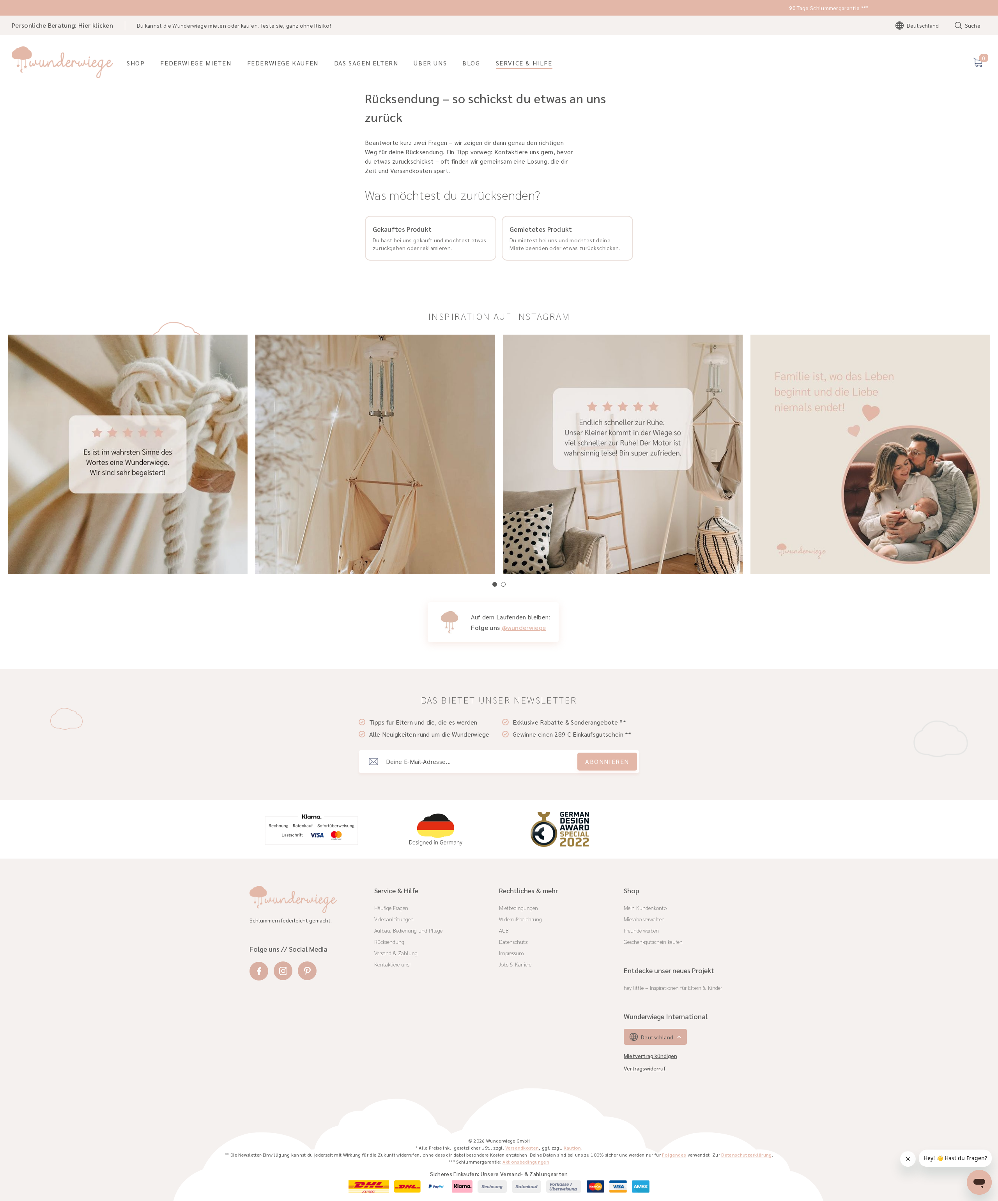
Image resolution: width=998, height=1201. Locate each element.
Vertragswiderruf (644, 1068)
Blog (471, 63)
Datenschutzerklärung (746, 1155)
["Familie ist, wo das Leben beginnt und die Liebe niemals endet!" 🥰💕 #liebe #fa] (623, 454)
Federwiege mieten (195, 63)
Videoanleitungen (394, 918)
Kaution (572, 1148)
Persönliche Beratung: (62, 25)
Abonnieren (607, 761)
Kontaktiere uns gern (523, 152)
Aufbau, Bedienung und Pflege (408, 930)
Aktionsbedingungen (526, 1162)
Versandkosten (522, 1148)
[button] (494, 584)
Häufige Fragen (391, 907)
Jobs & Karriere (515, 964)
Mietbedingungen (518, 907)
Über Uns (430, 63)
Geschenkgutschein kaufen (653, 941)
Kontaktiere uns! (392, 964)
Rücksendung (389, 941)
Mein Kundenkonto (645, 907)
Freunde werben (641, 930)
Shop (136, 63)
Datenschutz (513, 941)
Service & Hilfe (524, 63)
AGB (504, 930)
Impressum (511, 952)
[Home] (62, 62)
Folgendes (674, 1155)
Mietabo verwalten (644, 918)
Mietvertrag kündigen (650, 1055)
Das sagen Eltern (366, 63)
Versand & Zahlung (396, 952)
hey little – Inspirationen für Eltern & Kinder (673, 987)
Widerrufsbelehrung (520, 918)
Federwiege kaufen (283, 63)
